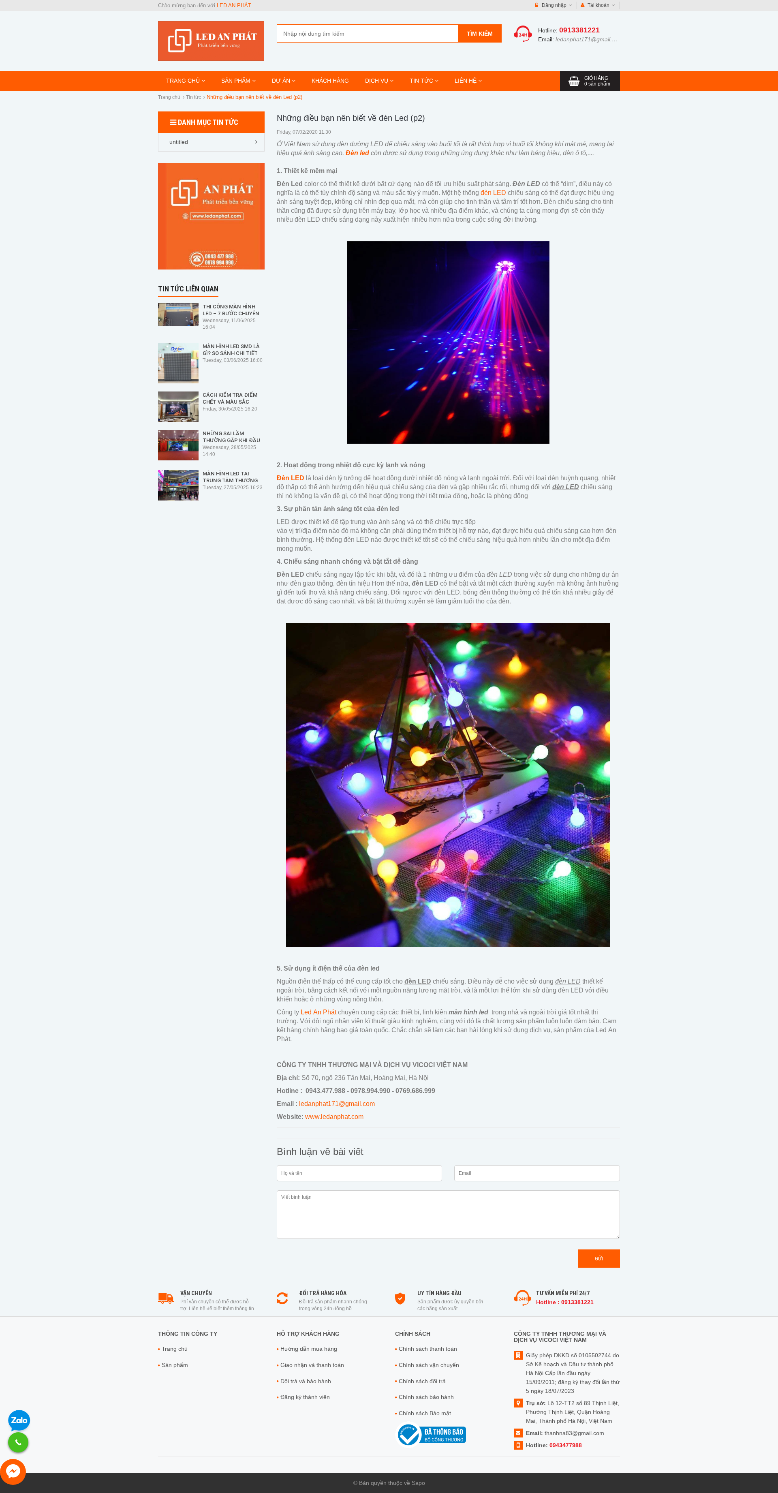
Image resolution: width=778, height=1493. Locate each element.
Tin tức (193, 97)
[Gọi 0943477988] (18, 1442)
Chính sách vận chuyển (429, 1365)
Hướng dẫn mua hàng (308, 1348)
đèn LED (493, 192)
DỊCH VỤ (377, 80)
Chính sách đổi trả (422, 1381)
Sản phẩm (175, 1365)
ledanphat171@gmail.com (589, 39)
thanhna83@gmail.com (574, 1433)
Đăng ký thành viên (305, 1397)
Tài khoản (598, 5)
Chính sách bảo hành (426, 1397)
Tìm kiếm (480, 33)
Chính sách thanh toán (428, 1348)
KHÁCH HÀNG (330, 80)
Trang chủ (169, 97)
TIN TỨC (422, 80)
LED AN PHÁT (234, 5)
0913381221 (579, 30)
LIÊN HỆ (466, 80)
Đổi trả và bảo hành (305, 1381)
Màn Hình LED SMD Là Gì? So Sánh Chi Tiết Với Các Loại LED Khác (233, 353)
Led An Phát (317, 1012)
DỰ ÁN (282, 80)
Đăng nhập (554, 5)
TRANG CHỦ (183, 80)
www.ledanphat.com (334, 1116)
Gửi (599, 1259)
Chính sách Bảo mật (425, 1413)
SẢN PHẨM (236, 80)
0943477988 (565, 1445)
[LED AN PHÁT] (211, 41)
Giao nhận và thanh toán (312, 1365)
